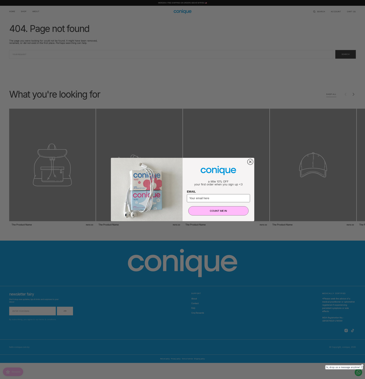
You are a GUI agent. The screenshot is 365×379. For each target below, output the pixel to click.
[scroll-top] (358, 372)
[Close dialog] (250, 162)
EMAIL (191, 191)
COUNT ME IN (218, 210)
